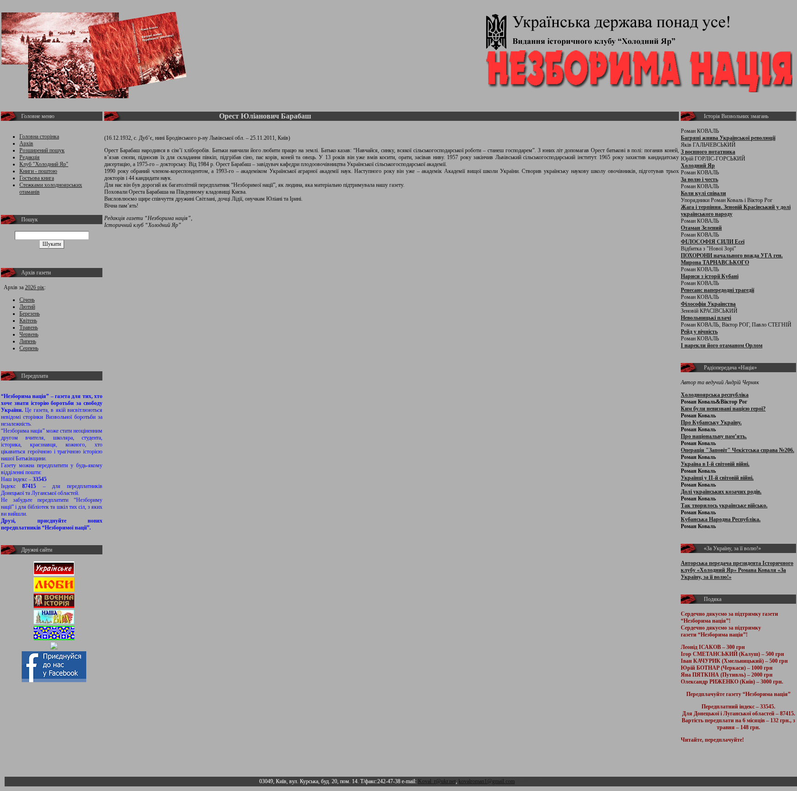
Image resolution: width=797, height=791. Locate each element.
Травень (28, 327)
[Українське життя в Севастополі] (54, 574)
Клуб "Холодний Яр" (43, 164)
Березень (29, 313)
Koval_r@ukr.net (437, 781)
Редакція (29, 157)
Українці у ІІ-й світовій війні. (717, 478)
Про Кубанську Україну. (711, 422)
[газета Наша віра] (54, 622)
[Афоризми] (54, 647)
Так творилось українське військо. (724, 505)
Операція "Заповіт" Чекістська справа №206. (737, 450)
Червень (28, 334)
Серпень (28, 348)
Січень (27, 300)
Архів (26, 143)
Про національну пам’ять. (714, 436)
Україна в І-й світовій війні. (715, 464)
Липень (27, 341)
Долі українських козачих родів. (721, 491)
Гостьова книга (36, 178)
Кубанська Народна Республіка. (721, 519)
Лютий (27, 306)
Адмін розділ (531, 781)
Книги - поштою (38, 171)
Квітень (28, 320)
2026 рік (34, 287)
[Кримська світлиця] (54, 638)
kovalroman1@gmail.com (486, 781)
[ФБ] (54, 680)
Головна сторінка (39, 136)
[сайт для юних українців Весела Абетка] (54, 590)
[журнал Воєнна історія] (54, 606)
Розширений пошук (42, 150)
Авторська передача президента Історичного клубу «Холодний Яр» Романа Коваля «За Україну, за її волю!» (737, 570)
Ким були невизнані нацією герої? (723, 408)
